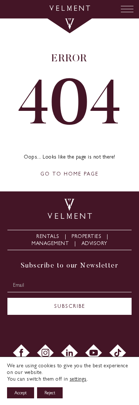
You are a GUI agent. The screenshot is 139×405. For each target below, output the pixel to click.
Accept (20, 392)
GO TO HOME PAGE (69, 174)
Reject (49, 392)
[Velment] (69, 9)
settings (78, 379)
